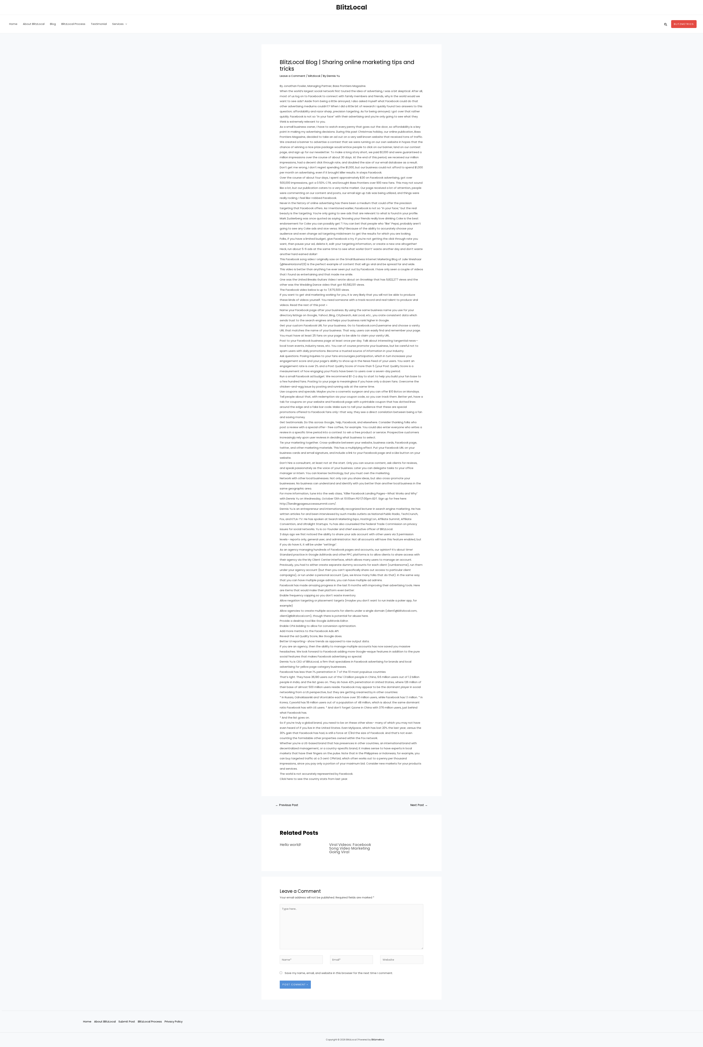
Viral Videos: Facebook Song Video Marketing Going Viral (350, 848)
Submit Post (126, 1021)
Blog (53, 24)
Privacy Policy (174, 1021)
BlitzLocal (351, 7)
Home (13, 24)
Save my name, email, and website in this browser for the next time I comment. (339, 973)
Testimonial (99, 24)
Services (118, 24)
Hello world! (290, 844)
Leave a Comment (292, 76)
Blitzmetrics (377, 1039)
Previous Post (286, 805)
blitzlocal (314, 76)
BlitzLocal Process (73, 24)
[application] (125, 24)
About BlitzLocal (33, 24)
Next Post (419, 805)
